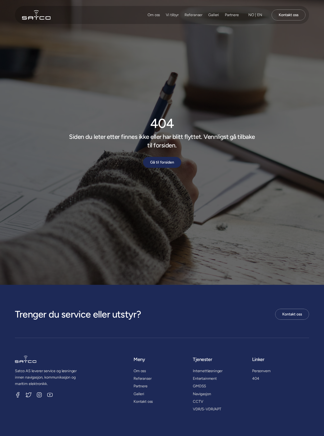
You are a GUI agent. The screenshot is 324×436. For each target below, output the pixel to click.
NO (251, 15)
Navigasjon (202, 394)
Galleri (213, 15)
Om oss (154, 15)
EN (259, 15)
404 (255, 378)
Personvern (261, 371)
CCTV (198, 401)
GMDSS (199, 386)
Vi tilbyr (172, 15)
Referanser (193, 15)
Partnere (232, 15)
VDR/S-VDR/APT (207, 409)
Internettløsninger (207, 371)
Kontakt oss (143, 401)
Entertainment (205, 378)
